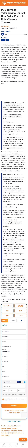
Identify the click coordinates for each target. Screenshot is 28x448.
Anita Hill (3, 426)
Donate (23, 439)
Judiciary (14, 428)
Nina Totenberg (18, 430)
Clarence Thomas (6, 428)
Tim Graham (5, 26)
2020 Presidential (17, 433)
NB (12, 430)
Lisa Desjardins (5, 430)
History (7, 435)
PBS (10, 433)
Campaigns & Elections (14, 426)
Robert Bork (4, 433)
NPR (2, 435)
